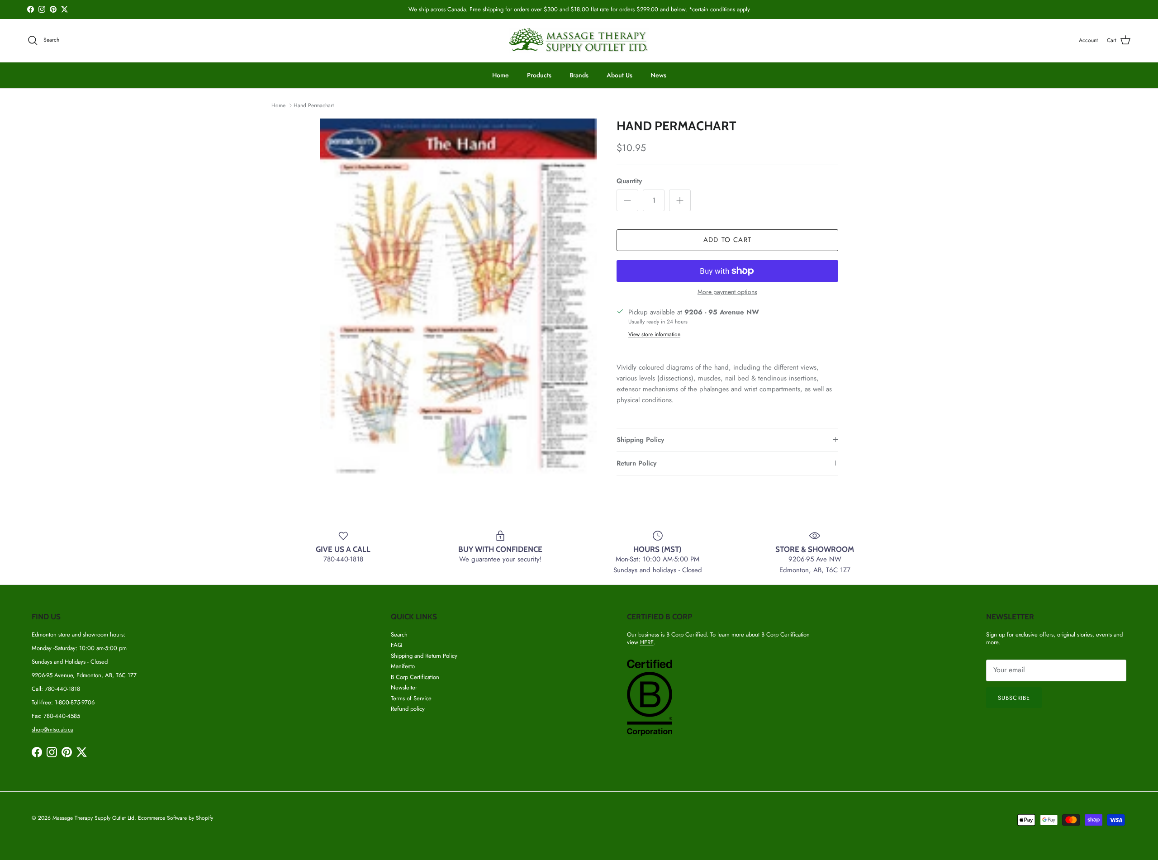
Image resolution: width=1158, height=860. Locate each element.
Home (500, 75)
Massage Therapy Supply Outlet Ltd (93, 818)
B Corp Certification (415, 677)
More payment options (727, 292)
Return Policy (636, 463)
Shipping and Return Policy (424, 655)
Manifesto (403, 666)
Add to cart (727, 240)
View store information (654, 334)
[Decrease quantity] (627, 200)
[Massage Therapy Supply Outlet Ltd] (579, 40)
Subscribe (1014, 698)
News (658, 75)
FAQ (396, 645)
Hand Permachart (314, 105)
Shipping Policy (640, 440)
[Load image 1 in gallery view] (458, 299)
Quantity (629, 181)
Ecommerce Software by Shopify (175, 818)
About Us (619, 75)
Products (539, 75)
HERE (647, 642)
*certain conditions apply (719, 9)
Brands (579, 75)
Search (399, 634)
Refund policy (408, 708)
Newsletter (404, 687)
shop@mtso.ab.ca (52, 729)
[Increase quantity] (680, 200)
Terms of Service (411, 698)
